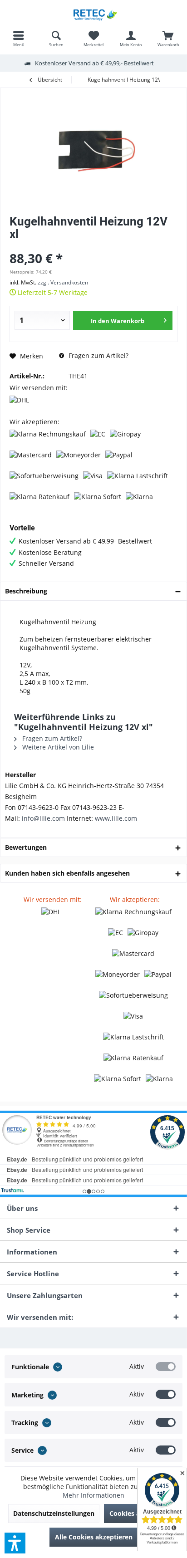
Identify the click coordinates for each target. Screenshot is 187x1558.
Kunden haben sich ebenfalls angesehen (67, 873)
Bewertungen (26, 847)
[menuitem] (18, 38)
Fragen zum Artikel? (97, 355)
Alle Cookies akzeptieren (94, 1537)
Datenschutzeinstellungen (53, 1513)
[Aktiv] (166, 1366)
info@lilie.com (43, 818)
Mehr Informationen (93, 1495)
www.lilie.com (116, 818)
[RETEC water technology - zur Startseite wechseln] (93, 14)
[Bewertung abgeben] (93, 246)
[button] (15, 1543)
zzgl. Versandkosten (63, 282)
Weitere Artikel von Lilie (57, 747)
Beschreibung (26, 591)
